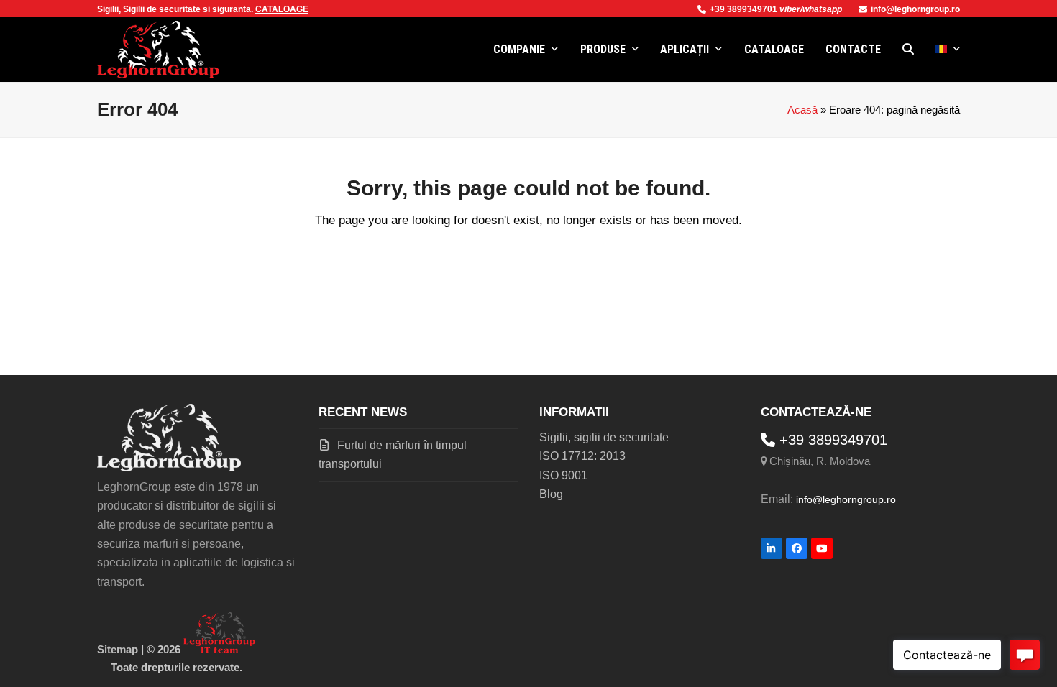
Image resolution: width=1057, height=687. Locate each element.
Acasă (802, 110)
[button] (908, 50)
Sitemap (117, 649)
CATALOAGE (281, 9)
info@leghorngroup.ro (915, 9)
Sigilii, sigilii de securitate (604, 437)
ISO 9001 (563, 475)
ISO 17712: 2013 (582, 456)
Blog (551, 494)
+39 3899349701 (744, 9)
